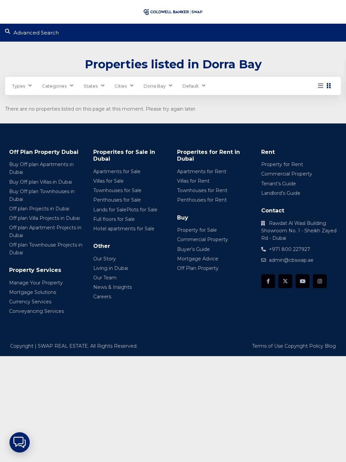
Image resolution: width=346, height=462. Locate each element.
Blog (330, 346)
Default (190, 86)
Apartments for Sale (117, 171)
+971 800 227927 (289, 249)
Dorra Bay (155, 86)
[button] (19, 442)
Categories (54, 86)
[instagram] (320, 281)
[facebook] (268, 281)
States (90, 86)
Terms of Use (267, 346)
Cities (121, 86)
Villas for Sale (108, 181)
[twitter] (285, 281)
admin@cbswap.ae (291, 260)
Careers (102, 297)
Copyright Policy (304, 346)
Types (18, 86)
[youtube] (303, 281)
